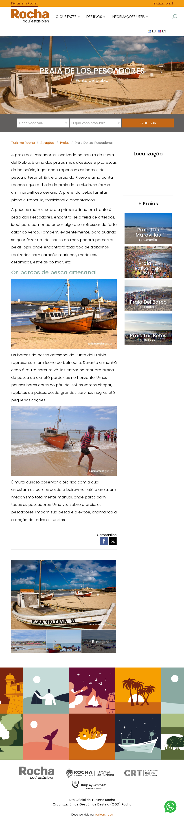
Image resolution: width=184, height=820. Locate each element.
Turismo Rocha (23, 142)
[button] (174, 17)
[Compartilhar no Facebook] (104, 541)
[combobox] (43, 123)
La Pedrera (148, 307)
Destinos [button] (94, 16)
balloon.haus (104, 814)
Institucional (163, 3)
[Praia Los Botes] (148, 329)
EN (163, 31)
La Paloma (148, 273)
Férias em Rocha (24, 3)
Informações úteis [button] (129, 16)
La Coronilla (148, 239)
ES (153, 31)
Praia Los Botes (148, 335)
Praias (64, 142)
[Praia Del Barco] (148, 295)
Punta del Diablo (92, 80)
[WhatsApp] (170, 806)
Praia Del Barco (148, 302)
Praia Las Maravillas (148, 232)
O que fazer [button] (66, 16)
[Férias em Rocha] (30, 16)
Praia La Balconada (148, 266)
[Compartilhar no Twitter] (113, 541)
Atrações (47, 142)
